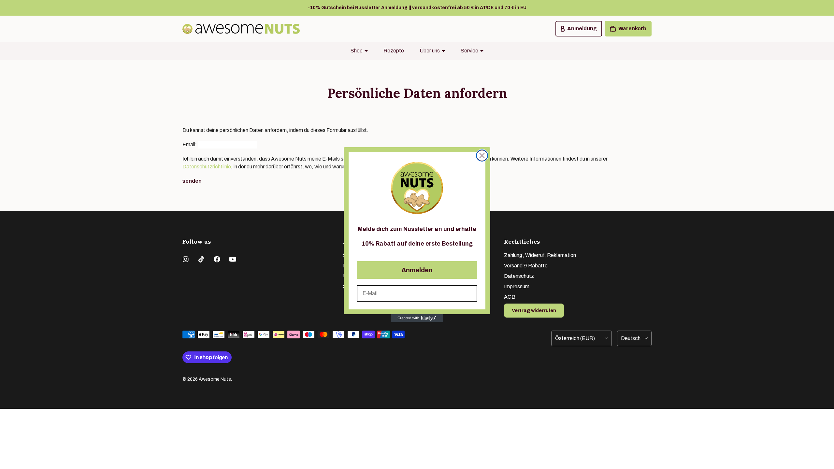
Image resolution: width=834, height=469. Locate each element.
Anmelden (417, 270)
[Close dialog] (482, 155)
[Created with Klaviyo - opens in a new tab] (417, 318)
